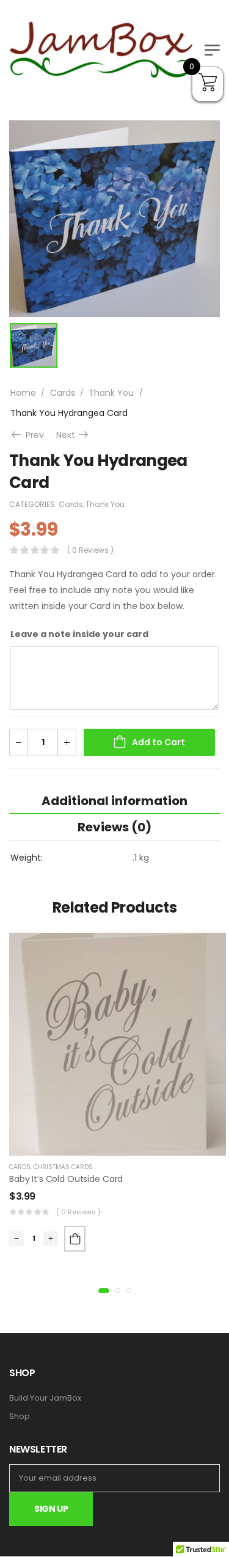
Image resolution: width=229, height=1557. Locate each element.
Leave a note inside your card (79, 634)
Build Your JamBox (45, 1398)
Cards (62, 393)
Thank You (111, 393)
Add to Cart (158, 742)
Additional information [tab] (114, 800)
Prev (32, 435)
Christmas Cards (63, 1167)
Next (73, 435)
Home (23, 393)
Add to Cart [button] (74, 1239)
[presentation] (103, 1290)
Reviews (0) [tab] (114, 827)
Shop (19, 1416)
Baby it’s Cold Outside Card (66, 1179)
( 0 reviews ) (90, 550)
